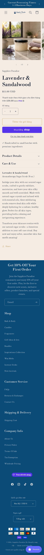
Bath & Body (10, 321)
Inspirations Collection (15, 352)
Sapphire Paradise (18, 542)
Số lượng (5, 105)
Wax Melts (9, 358)
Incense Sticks (11, 365)
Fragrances (9, 333)
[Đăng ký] (36, 302)
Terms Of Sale (11, 451)
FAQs (7, 389)
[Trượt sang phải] (27, 64)
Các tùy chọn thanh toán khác (22, 136)
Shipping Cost (11, 420)
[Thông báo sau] (39, 4)
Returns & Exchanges (14, 395)
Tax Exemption (11, 457)
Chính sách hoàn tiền (24, 546)
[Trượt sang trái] (16, 64)
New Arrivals (10, 371)
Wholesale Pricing (13, 463)
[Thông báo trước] (4, 4)
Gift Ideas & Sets (12, 340)
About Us (9, 438)
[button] (6, 12)
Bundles (8, 346)
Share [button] (8, 246)
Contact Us (9, 402)
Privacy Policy (11, 445)
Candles (8, 327)
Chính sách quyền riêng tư (15, 550)
